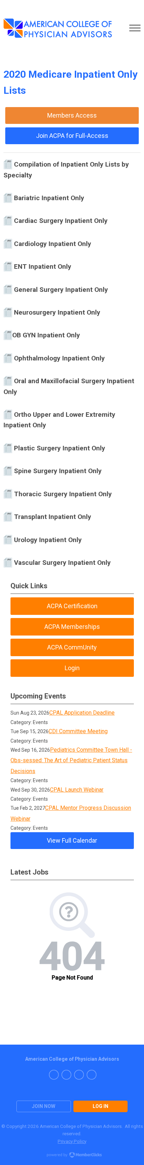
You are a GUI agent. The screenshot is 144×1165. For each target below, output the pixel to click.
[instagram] (66, 1075)
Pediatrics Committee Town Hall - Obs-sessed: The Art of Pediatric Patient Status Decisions (71, 760)
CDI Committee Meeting (78, 731)
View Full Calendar (72, 840)
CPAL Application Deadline (82, 712)
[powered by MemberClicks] (72, 1155)
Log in (100, 1106)
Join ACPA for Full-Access (72, 135)
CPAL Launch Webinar (76, 789)
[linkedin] (91, 1075)
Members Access (72, 115)
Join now (43, 1106)
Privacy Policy (72, 1141)
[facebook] (54, 1075)
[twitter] (79, 1075)
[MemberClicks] (57, 28)
